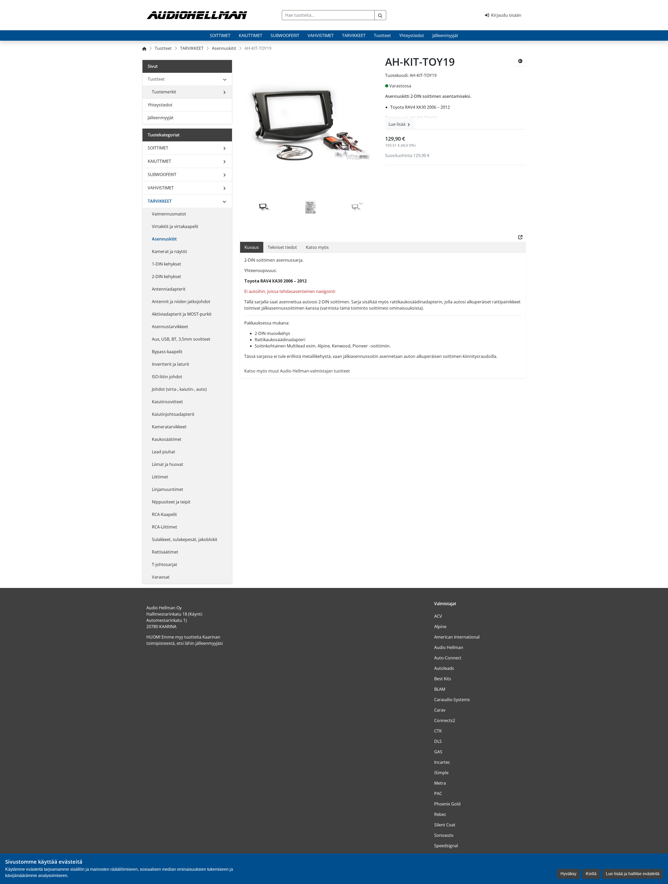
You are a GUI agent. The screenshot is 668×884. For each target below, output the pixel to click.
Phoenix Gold (447, 804)
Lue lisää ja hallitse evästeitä (632, 873)
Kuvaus (251, 247)
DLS (438, 741)
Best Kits (442, 679)
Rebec (440, 814)
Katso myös (317, 247)
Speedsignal (446, 846)
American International (457, 637)
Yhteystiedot (411, 35)
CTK (438, 731)
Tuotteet (382, 35)
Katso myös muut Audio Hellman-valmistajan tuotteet (297, 371)
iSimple (441, 772)
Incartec (442, 762)
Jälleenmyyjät (445, 35)
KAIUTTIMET (250, 35)
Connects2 (444, 720)
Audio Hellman (448, 647)
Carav (439, 710)
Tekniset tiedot (282, 247)
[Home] (144, 48)
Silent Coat (444, 825)
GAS (438, 752)
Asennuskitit (224, 48)
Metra (440, 783)
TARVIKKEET (354, 35)
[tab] (264, 208)
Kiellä (591, 873)
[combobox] (328, 15)
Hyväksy (568, 873)
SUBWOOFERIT (285, 35)
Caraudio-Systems (452, 699)
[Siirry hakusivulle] (380, 15)
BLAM (439, 689)
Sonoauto (444, 835)
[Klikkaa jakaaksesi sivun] (520, 237)
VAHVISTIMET (321, 35)
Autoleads (444, 668)
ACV (438, 616)
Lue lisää (398, 124)
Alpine (440, 626)
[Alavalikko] (224, 91)
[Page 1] (264, 208)
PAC (438, 793)
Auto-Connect (447, 658)
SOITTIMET (220, 35)
